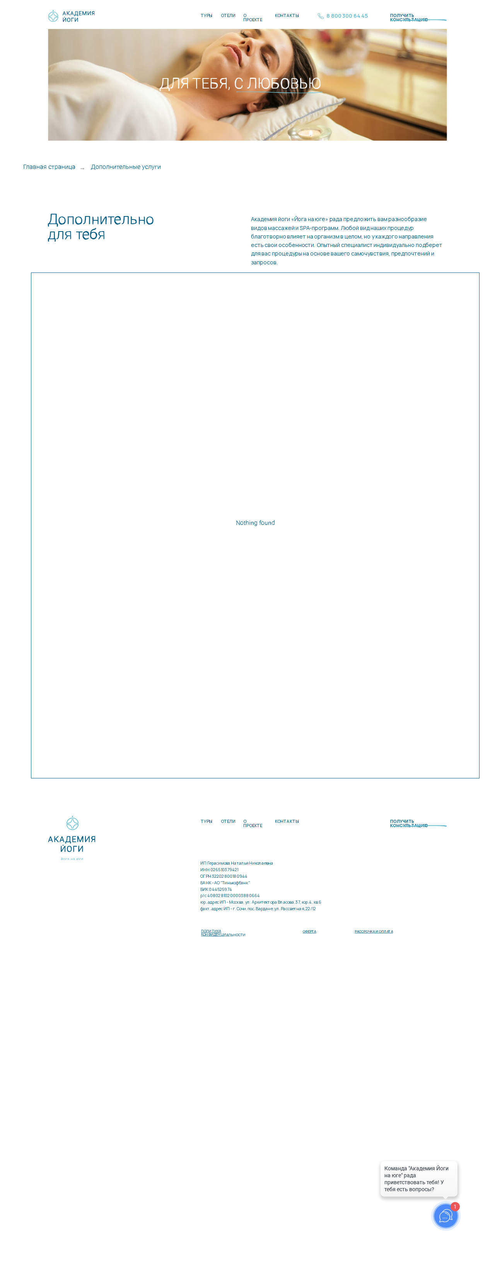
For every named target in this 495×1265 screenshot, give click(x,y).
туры (206, 16)
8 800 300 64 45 (347, 16)
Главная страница (49, 167)
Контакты (287, 16)
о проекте (252, 18)
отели (228, 16)
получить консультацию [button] (409, 18)
